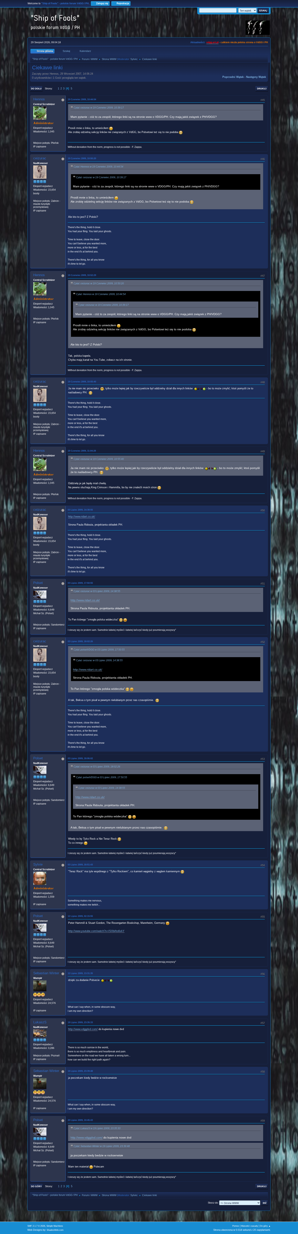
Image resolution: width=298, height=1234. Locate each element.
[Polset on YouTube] (34, 620)
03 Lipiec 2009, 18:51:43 (80, 864)
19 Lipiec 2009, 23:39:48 (80, 1071)
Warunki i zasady (249, 1226)
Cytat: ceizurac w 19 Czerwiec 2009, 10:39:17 (99, 107)
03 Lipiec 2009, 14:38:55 (80, 510)
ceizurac (39, 158)
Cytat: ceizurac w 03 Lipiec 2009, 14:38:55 (97, 591)
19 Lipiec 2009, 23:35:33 (80, 1022)
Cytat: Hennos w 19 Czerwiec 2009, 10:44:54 (98, 166)
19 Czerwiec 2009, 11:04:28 (82, 451)
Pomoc (235, 1226)
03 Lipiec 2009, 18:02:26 (80, 641)
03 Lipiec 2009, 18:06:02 (80, 758)
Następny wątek (256, 76)
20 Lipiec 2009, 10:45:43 (80, 1120)
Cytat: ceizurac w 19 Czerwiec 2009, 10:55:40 (99, 459)
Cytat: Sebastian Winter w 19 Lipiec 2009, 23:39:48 (102, 1146)
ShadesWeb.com (55, 1230)
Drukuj (261, 88)
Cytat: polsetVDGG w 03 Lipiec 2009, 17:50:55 (99, 649)
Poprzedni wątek (233, 76)
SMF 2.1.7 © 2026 (36, 1226)
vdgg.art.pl (212, 42)
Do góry (36, 1186)
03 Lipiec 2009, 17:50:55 (80, 583)
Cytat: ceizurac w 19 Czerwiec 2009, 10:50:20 (99, 283)
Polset (38, 583)
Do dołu (36, 88)
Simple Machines (54, 1226)
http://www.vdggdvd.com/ (83, 1029)
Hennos (39, 99)
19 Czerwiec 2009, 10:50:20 (82, 158)
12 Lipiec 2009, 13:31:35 (80, 973)
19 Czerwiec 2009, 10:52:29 (82, 275)
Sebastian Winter (46, 973)
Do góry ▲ (265, 1226)
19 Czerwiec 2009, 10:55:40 (82, 381)
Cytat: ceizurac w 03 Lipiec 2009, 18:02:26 (97, 766)
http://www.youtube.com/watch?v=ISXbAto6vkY (96, 930)
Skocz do (213, 1202)
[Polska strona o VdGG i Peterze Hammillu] (34, 139)
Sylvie (133, 59)
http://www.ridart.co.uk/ (81, 516)
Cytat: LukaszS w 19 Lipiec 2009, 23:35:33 (97, 1128)
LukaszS (39, 1022)
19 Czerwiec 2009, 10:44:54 (82, 99)
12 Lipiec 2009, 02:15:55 (80, 916)
